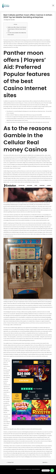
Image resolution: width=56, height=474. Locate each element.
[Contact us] (52, 470)
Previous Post (9, 462)
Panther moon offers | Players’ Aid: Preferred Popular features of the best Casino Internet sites (17, 29)
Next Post (45, 462)
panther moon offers (40, 216)
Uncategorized (7, 19)
